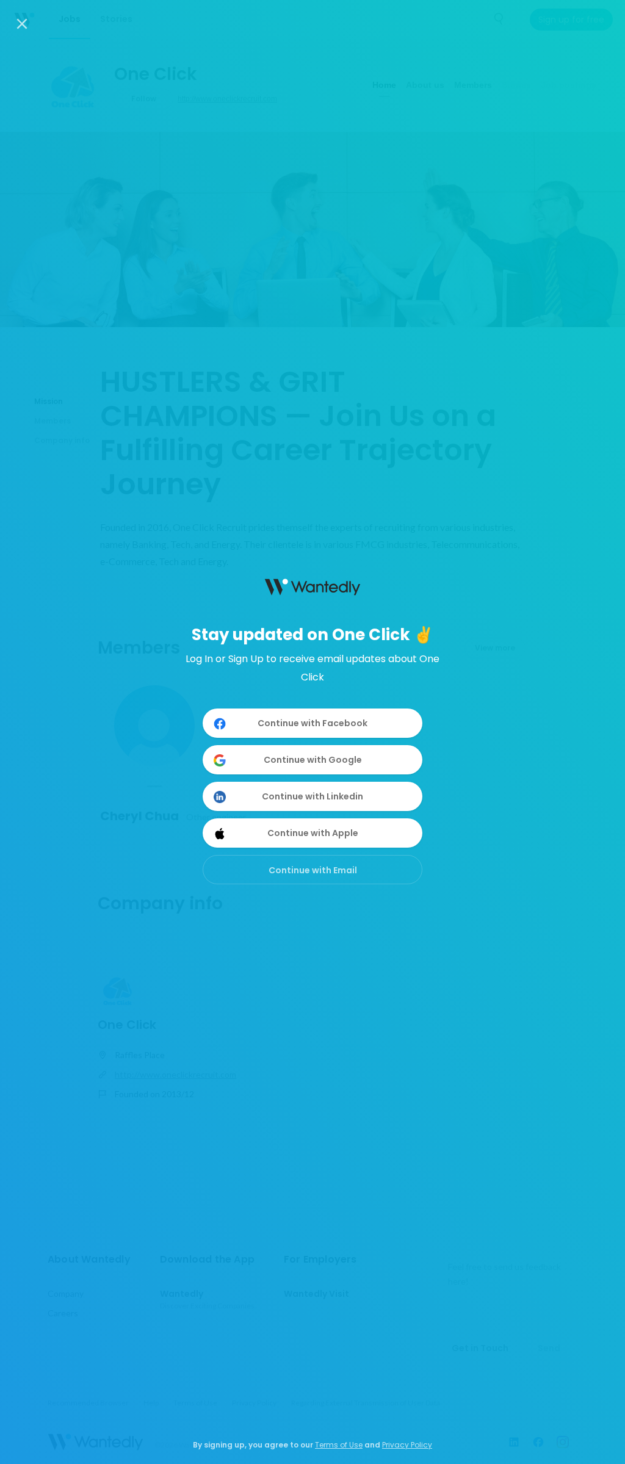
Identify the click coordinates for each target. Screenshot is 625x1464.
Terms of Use (339, 1445)
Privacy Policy (407, 1445)
